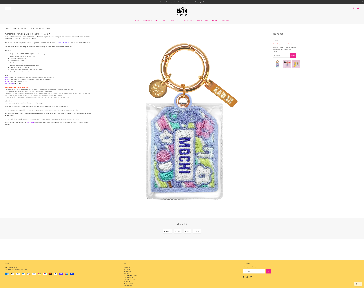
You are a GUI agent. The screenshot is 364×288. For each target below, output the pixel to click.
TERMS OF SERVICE (129, 279)
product (14, 28)
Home (7, 28)
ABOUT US (127, 267)
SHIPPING (126, 273)
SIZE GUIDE (127, 269)
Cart (356, 20)
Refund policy (128, 285)
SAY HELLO (127, 281)
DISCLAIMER (30, 122)
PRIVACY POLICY (128, 277)
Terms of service (128, 283)
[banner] (182, 11)
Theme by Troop (9, 269)
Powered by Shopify (21, 269)
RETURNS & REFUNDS (130, 275)
